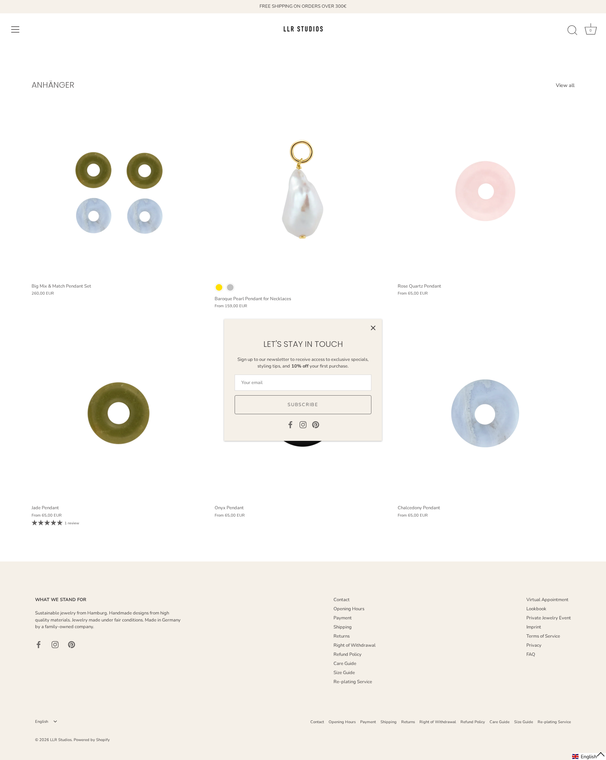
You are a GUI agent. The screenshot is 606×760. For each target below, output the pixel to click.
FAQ (530, 654)
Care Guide (345, 663)
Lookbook (536, 609)
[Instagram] (303, 424)
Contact (342, 600)
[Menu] (15, 29)
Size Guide (344, 673)
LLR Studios (61, 739)
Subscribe (303, 405)
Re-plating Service (353, 682)
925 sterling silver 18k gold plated (219, 287)
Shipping (343, 627)
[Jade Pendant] (120, 413)
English (41, 721)
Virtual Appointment (547, 600)
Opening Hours (349, 609)
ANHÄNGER (53, 84)
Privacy (533, 645)
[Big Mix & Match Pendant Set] (120, 191)
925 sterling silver (230, 287)
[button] (588, 756)
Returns (342, 636)
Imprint (533, 627)
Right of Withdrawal (355, 645)
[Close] (373, 328)
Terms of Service (543, 636)
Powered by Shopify (92, 739)
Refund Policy (348, 654)
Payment (343, 618)
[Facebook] (290, 424)
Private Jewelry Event (548, 618)
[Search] (572, 30)
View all (565, 85)
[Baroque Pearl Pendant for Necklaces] (303, 191)
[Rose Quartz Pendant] (486, 191)
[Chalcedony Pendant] (486, 413)
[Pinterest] (315, 424)
